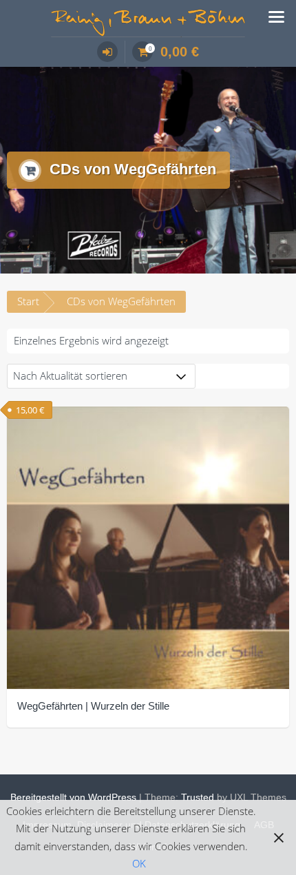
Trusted (197, 797)
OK (139, 863)
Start (28, 301)
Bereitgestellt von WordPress (73, 797)
